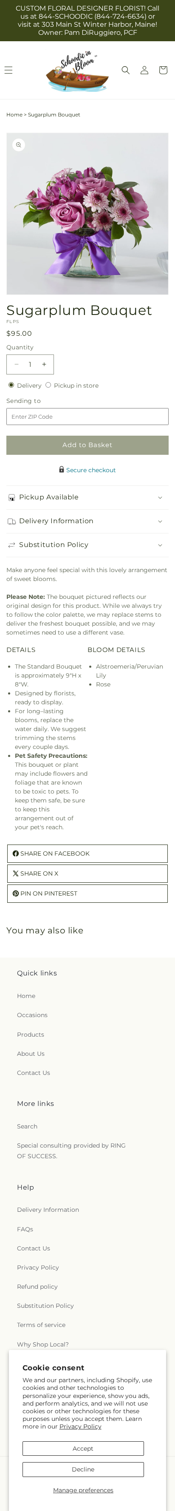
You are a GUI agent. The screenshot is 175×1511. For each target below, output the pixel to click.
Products (30, 1034)
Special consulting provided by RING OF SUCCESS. (71, 1151)
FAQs (25, 1229)
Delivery (30, 385)
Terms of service (41, 1325)
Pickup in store (76, 385)
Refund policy (37, 1286)
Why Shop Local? (43, 1344)
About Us (31, 1053)
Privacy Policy (80, 1426)
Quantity (20, 347)
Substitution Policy (45, 1306)
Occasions (32, 1015)
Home (14, 114)
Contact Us (33, 1073)
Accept (83, 1448)
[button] (125, 70)
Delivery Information (48, 1209)
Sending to (36, 401)
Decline (83, 1469)
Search (27, 1126)
